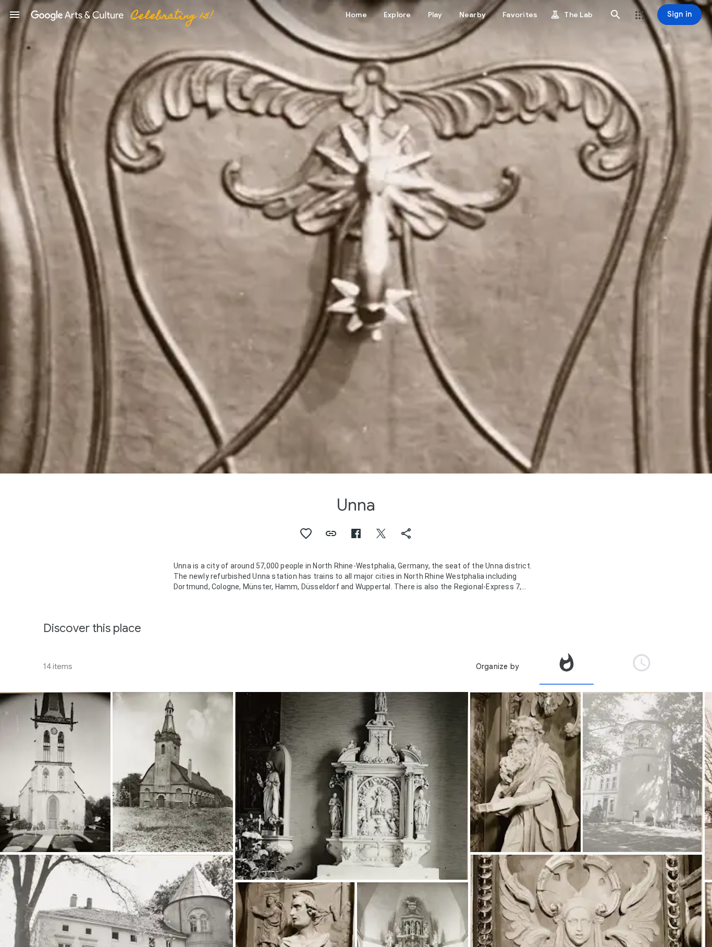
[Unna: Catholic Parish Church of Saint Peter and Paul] (172, 772)
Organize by (497, 666)
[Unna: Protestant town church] (55, 772)
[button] (14, 14)
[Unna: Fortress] (643, 772)
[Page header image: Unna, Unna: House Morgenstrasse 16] (356, 237)
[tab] (566, 666)
